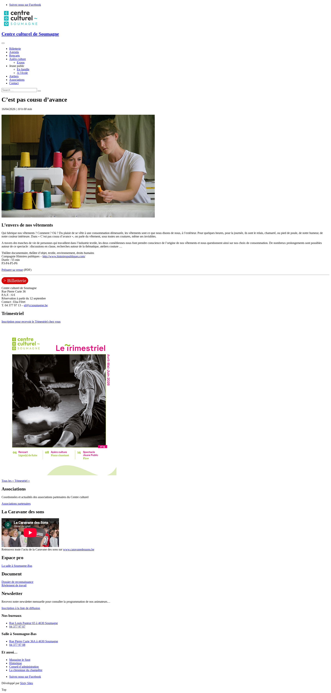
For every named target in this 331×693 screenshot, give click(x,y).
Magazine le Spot (19, 659)
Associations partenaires (16, 503)
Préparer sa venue (12, 269)
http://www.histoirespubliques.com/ (64, 256)
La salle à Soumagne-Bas (17, 565)
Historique (15, 663)
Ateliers (14, 76)
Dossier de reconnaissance (17, 581)
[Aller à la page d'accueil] (21, 25)
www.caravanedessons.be (78, 549)
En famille (23, 69)
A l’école (22, 72)
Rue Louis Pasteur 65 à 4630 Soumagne (33, 623)
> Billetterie (14, 280)
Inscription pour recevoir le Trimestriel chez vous (31, 321)
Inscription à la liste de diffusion (21, 608)
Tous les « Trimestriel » (16, 480)
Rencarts (14, 55)
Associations (17, 79)
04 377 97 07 (17, 626)
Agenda (14, 52)
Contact (14, 83)
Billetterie (15, 48)
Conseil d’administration (24, 666)
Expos (21, 62)
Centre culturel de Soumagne (30, 33)
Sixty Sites (26, 683)
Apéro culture (17, 59)
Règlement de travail (14, 585)
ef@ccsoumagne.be (36, 305)
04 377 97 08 (17, 644)
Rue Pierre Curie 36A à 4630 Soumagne (33, 641)
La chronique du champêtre (25, 670)
